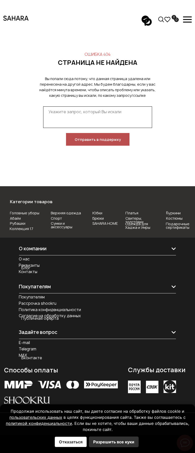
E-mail (24, 342)
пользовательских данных (35, 417)
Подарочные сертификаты (177, 225)
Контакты (28, 271)
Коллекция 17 (21, 228)
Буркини (173, 212)
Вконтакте (31, 358)
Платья (131, 213)
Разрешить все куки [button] (113, 441)
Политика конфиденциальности (50, 309)
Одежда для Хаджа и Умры (137, 225)
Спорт (56, 218)
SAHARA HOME (105, 223)
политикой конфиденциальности (39, 423)
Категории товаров (31, 201)
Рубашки (17, 223)
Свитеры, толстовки (134, 220)
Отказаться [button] (71, 441)
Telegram (27, 349)
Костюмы (174, 218)
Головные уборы (24, 213)
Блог (25, 268)
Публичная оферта (40, 318)
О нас (24, 259)
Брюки (98, 218)
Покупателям (32, 297)
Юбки (97, 213)
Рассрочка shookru (37, 303)
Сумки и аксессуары (61, 225)
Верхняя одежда (66, 213)
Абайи (15, 218)
